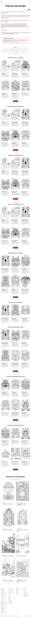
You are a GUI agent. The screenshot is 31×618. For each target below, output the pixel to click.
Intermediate (12, 49)
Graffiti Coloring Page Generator (3, 606)
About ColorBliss (10, 589)
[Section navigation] (29, 616)
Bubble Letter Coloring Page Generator (4, 608)
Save (29, 9)
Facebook (17, 589)
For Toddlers (15, 53)
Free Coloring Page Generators (3, 604)
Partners (9, 598)
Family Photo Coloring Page (3, 594)
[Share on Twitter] (27, 10)
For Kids (18, 49)
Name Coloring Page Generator (3, 610)
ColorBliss (4, 42)
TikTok (17, 594)
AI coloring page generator (9, 33)
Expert (11, 51)
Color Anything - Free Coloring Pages (26, 595)
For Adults (17, 51)
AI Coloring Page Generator (3, 590)
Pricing (2, 599)
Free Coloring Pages (6, 3)
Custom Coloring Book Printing (3, 596)
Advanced (6, 51)
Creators (9, 593)
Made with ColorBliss (11, 592)
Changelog (9, 597)
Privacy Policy (10, 603)
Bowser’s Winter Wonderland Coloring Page (15, 26)
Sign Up (24, 589)
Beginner (6, 49)
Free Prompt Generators (4, 602)
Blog (9, 594)
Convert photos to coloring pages (3, 592)
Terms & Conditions (10, 602)
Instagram (17, 592)
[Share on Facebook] (25, 10)
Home (2, 3)
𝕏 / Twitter (17, 593)
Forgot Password (25, 592)
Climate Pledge (10, 601)
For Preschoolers (23, 51)
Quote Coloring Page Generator (3, 612)
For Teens (24, 49)
